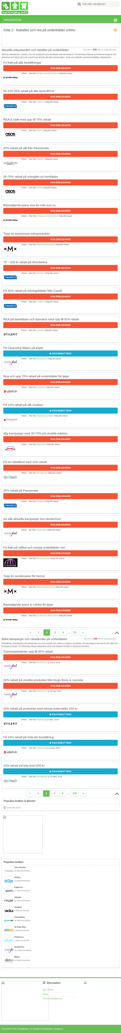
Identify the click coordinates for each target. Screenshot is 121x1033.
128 (74, 793)
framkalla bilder (14, 807)
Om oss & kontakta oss (52, 998)
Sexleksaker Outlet (45, 416)
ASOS (39, 130)
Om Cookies (48, 990)
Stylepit (40, 330)
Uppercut (41, 387)
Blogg (45, 994)
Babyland (41, 444)
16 (74, 632)
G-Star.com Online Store (47, 73)
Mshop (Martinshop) (45, 244)
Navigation (12, 19)
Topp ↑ (116, 632)
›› (83, 632)
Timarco (40, 102)
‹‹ (30, 632)
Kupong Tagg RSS (115, 30)
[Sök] (79, 4)
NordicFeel (42, 359)
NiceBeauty (42, 473)
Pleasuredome (43, 558)
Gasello (40, 159)
